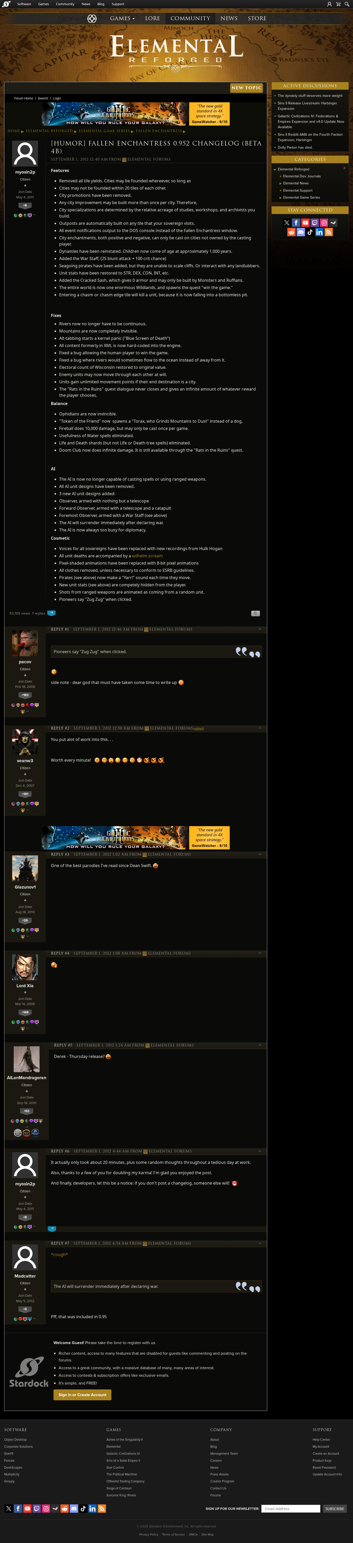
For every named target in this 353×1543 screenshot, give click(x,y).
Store (257, 18)
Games (43, 4)
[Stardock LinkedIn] (319, 232)
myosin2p (25, 172)
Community (65, 4)
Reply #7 (60, 1243)
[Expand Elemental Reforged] (274, 170)
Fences (9, 1460)
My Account (321, 1446)
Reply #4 (60, 953)
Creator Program (222, 1481)
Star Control (115, 1467)
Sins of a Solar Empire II (123, 1460)
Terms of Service (173, 1534)
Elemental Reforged (49, 131)
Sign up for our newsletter (232, 1508)
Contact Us (218, 1488)
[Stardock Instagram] (324, 222)
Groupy (9, 1481)
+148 (25, 1012)
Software (24, 4)
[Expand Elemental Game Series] (280, 198)
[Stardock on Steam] (333, 222)
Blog (100, 4)
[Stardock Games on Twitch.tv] (314, 222)
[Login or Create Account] (329, 4)
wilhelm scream (147, 556)
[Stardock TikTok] (310, 232)
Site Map (208, 1534)
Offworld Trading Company (125, 1481)
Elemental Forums (149, 159)
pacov (25, 661)
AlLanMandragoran (26, 1077)
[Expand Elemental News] (280, 183)
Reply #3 (60, 854)
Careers (216, 1460)
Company (221, 1430)
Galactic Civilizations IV (123, 1453)
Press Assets (219, 1474)
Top (260, 629)
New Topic (247, 88)
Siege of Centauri (119, 1488)
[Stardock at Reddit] (291, 232)
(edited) (198, 728)
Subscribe (335, 1508)
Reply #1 (60, 629)
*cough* (59, 1254)
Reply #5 (63, 1045)
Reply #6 (60, 1151)
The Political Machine (121, 1474)
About (214, 1439)
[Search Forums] (347, 4)
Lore (152, 18)
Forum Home (23, 98)
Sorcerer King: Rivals (121, 1495)
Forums (215, 1495)
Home (13, 131)
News (86, 4)
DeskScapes (13, 1467)
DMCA (193, 1534)
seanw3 (25, 760)
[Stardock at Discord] (300, 232)
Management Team (224, 1453)
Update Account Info (327, 1474)
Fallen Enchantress (159, 131)
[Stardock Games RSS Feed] (328, 232)
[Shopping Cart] (338, 4)
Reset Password (324, 1467)
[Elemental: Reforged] (176, 53)
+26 (25, 920)
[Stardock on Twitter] (286, 222)
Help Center (321, 1439)
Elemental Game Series (104, 131)
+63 (26, 1110)
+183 (25, 695)
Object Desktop (15, 1439)
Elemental (113, 1446)
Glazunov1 (25, 887)
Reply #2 (60, 728)
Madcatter (25, 1276)
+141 (25, 793)
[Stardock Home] (6, 4)
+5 (25, 1309)
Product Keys (322, 1460)
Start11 (8, 1453)
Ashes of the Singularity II (124, 1439)
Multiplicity (11, 1474)
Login (57, 98)
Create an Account (326, 1453)
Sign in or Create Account (82, 1395)
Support (118, 4)
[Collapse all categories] (344, 168)
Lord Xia (25, 985)
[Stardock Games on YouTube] (305, 222)
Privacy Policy (148, 1534)
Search (43, 98)
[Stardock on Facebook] (296, 222)
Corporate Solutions (18, 1446)
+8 (25, 205)
